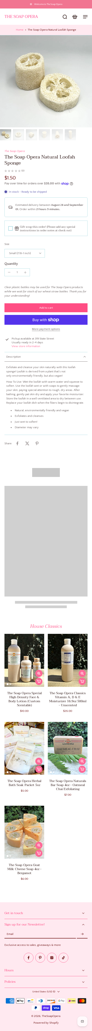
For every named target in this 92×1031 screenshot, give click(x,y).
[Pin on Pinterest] (37, 443)
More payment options (46, 329)
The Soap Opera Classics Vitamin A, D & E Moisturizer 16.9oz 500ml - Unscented (67, 699)
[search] (65, 16)
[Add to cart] (38, 681)
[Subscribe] (82, 934)
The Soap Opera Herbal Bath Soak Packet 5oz (24, 783)
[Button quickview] (38, 673)
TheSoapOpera (51, 1016)
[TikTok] (63, 958)
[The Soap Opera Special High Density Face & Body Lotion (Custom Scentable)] (24, 660)
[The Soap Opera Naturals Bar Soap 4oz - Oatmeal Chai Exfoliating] (68, 748)
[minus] (9, 272)
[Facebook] (28, 958)
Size (6, 244)
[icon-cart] (74, 16)
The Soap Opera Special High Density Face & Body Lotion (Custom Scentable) (24, 699)
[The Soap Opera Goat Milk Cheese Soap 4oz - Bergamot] (24, 832)
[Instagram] (52, 958)
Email (10, 934)
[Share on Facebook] (17, 443)
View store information (26, 346)
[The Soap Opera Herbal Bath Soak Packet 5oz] (24, 748)
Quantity (11, 264)
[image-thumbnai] (5, 134)
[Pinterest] (40, 958)
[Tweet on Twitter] (27, 443)
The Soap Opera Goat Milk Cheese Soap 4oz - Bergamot (24, 869)
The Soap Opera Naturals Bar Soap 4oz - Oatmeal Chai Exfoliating (67, 785)
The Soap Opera (14, 151)
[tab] (7, 684)
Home (19, 29)
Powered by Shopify (46, 1022)
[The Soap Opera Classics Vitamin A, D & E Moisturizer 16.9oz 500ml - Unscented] (68, 660)
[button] (46, 307)
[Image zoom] (46, 81)
